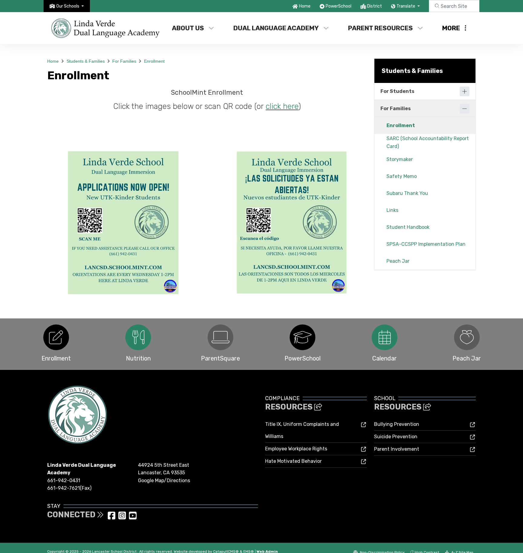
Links (392, 210)
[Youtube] (133, 517)
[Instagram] (122, 517)
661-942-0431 (63, 480)
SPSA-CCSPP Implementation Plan (425, 244)
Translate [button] (406, 6)
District (374, 6)
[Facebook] (112, 517)
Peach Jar (398, 261)
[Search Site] (454, 6)
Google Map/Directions (164, 480)
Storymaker (399, 159)
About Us (188, 28)
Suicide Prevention (395, 436)
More (451, 28)
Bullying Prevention (396, 424)
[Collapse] (464, 109)
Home (305, 6)
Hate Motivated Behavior (293, 461)
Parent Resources (380, 28)
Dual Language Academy (276, 28)
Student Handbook (407, 227)
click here (282, 106)
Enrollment (154, 61)
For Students (397, 91)
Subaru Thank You (407, 193)
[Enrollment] (56, 337)
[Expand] (464, 91)
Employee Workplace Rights (296, 449)
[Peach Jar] (467, 337)
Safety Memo (401, 176)
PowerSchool (338, 6)
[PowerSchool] (302, 337)
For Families (124, 61)
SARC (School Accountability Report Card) (427, 142)
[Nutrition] (138, 337)
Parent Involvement (396, 449)
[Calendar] (384, 337)
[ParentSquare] (220, 337)
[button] (70, 6)
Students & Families (86, 61)
